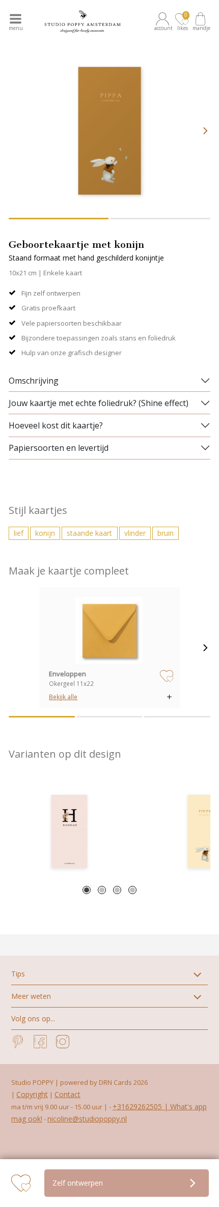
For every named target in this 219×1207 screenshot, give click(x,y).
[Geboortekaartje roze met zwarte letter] (69, 831)
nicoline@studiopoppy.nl (87, 1119)
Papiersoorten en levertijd (58, 447)
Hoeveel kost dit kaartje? (56, 425)
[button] (164, 21)
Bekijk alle (63, 697)
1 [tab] (86, 890)
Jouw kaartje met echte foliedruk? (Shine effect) (98, 403)
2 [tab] (102, 890)
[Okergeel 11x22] (109, 631)
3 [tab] (117, 890)
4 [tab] (132, 890)
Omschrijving (34, 380)
